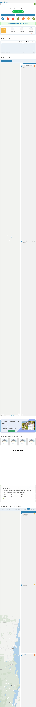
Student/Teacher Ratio (29, 60)
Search (1, 6)
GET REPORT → (11, 430)
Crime (16, 509)
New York (5, 6)
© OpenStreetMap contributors (11, 415)
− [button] (19, 414)
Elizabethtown (9, 6)
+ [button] (19, 413)
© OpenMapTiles (17, 415)
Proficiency (6, 60)
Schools (28, 509)
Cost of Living (11, 509)
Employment (20, 509)
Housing (24, 509)
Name (18, 60)
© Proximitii (7, 415)
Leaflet (19, 415)
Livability (3, 509)
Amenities (6, 509)
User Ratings (33, 509)
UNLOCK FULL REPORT (18, 11)
